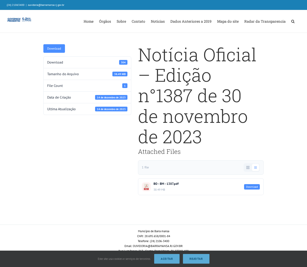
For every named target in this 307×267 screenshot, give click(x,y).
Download (54, 48)
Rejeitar (196, 259)
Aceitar (167, 259)
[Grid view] (247, 167)
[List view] (255, 167)
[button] (293, 21)
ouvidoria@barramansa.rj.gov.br (46, 5)
